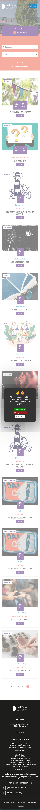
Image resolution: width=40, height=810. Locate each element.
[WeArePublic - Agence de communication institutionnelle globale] (20, 806)
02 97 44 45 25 (20, 769)
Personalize (20, 416)
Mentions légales (9, 802)
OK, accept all (20, 409)
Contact (19, 733)
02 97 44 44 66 (20, 751)
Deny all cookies (20, 413)
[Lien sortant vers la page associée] (4, 788)
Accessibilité (31, 802)
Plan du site (21, 802)
